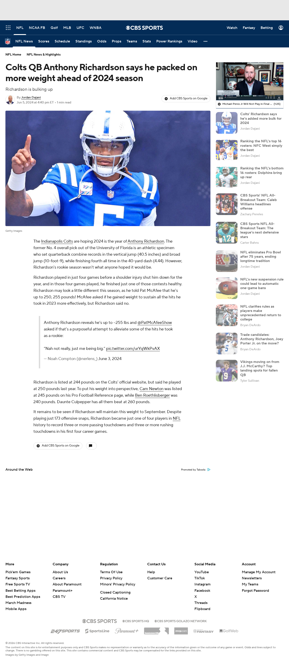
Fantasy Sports (17, 578)
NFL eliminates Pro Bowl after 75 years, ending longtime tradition (260, 256)
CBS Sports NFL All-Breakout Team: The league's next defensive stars (259, 230)
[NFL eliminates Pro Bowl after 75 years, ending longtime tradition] (227, 261)
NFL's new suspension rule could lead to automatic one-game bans (262, 283)
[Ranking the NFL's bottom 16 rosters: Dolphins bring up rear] (227, 177)
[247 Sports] (65, 630)
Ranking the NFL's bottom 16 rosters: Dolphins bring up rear (262, 172)
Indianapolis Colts (57, 241)
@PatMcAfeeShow (155, 322)
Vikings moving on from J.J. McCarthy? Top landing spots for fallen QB (259, 368)
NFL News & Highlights (44, 55)
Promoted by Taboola (193, 469)
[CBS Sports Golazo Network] (180, 620)
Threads (200, 603)
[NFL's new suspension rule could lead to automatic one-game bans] (227, 288)
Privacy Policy (111, 578)
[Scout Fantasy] (203, 631)
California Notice (114, 598)
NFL (176, 418)
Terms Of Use (111, 572)
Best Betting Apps (20, 590)
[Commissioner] (156, 629)
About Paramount (67, 584)
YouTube (201, 572)
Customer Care (159, 578)
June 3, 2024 (109, 358)
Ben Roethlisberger (152, 395)
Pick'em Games (17, 572)
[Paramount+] (127, 630)
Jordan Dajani (31, 98)
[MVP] (181, 629)
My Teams (250, 584)
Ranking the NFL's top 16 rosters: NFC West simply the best (261, 145)
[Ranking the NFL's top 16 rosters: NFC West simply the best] (227, 150)
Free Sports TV (17, 584)
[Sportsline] (97, 630)
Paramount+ (62, 590)
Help (151, 572)
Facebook (202, 590)
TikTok (199, 578)
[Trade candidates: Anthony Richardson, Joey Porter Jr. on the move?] (227, 343)
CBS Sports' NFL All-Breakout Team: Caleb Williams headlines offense (258, 202)
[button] (205, 41)
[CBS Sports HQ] (135, 620)
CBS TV (59, 596)
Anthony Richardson (146, 241)
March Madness (18, 603)
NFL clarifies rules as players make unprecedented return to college (260, 313)
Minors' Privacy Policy (117, 584)
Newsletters (252, 578)
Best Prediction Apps (22, 596)
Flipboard (202, 609)
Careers (59, 578)
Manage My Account (258, 572)
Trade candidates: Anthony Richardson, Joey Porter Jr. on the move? (261, 339)
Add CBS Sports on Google (188, 98)
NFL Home (13, 55)
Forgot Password (255, 590)
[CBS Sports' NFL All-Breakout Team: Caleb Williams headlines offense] (227, 204)
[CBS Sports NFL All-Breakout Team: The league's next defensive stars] (227, 232)
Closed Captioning (115, 592)
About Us (60, 572)
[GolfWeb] (228, 631)
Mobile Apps (15, 609)
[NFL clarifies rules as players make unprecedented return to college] (227, 315)
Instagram (202, 584)
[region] (249, 81)
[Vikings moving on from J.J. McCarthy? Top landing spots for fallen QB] (227, 370)
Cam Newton (151, 388)
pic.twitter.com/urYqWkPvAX (133, 348)
